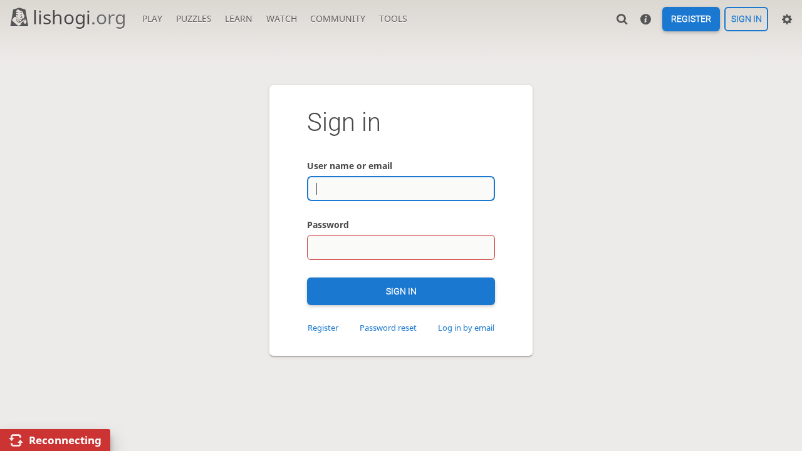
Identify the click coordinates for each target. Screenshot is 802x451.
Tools (393, 18)
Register (691, 19)
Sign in (746, 19)
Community (337, 18)
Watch (281, 18)
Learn (239, 18)
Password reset (388, 328)
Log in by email (466, 328)
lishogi (79, 17)
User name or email (349, 166)
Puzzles (194, 18)
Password (328, 225)
